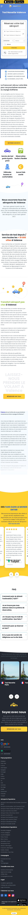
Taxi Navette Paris (10, 684)
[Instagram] (13, 895)
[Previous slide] (11, 574)
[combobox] (14, 31)
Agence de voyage (6, 872)
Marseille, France (5, 841)
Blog (2, 861)
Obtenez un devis (14, 143)
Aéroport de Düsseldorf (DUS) (9, 817)
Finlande (3, 793)
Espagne (3, 770)
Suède (2, 789)
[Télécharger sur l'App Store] (9, 2)
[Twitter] (5, 895)
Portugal (3, 772)
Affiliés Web (4, 874)
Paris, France (4, 837)
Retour (9, 44)
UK (1, 780)
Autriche (3, 785)
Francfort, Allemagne (7, 848)
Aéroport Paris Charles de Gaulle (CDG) (12, 808)
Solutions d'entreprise (7, 870)
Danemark (4, 791)
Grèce (2, 776)
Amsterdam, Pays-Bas (7, 852)
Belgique (3, 761)
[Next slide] (17, 574)
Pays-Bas (3, 763)
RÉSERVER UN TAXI (14, 396)
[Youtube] (9, 895)
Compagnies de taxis (6, 876)
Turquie (3, 796)
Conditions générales (7, 883)
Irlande (3, 778)
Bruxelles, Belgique (6, 830)
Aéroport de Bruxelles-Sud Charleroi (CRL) (13, 806)
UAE (2, 783)
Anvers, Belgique (5, 832)
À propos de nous (6, 859)
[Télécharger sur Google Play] (19, 2)
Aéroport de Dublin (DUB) (8, 824)
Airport (17, 6)
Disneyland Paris (5, 843)
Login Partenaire (5, 887)
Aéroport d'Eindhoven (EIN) (8, 821)
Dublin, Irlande (5, 850)
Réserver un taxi (14, 729)
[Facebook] (2, 895)
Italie (2, 774)
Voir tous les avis (14, 524)
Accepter (14, 913)
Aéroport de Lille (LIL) (7, 815)
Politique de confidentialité (8, 885)
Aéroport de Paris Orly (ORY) (9, 811)
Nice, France (4, 839)
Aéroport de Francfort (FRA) (9, 819)
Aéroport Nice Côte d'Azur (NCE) (10, 813)
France (3, 412)
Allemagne (4, 768)
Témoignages (4, 863)
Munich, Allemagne (6, 845)
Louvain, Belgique (5, 835)
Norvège (3, 787)
